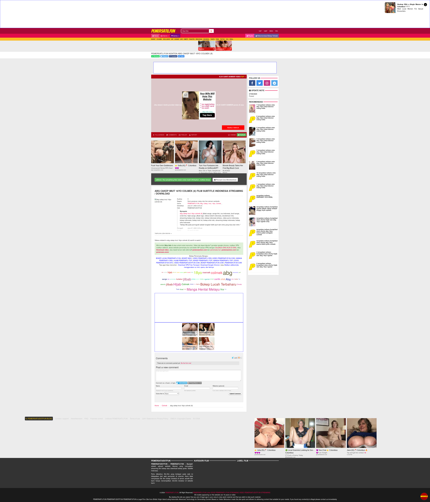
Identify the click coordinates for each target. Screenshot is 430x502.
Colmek (218, 203)
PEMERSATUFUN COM (233, 263)
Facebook (174, 56)
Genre (165, 36)
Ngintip (198, 284)
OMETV (186, 39)
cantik (217, 279)
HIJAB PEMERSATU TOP (183, 260)
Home (156, 36)
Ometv (239, 284)
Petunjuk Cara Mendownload (226, 180)
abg (227, 272)
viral (223, 279)
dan (169, 279)
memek (206, 272)
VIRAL (231, 39)
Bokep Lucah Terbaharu (218, 284)
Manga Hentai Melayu (203, 289)
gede (185, 272)
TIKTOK (222, 39)
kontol (188, 272)
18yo (213, 203)
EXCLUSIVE (166, 39)
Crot (195, 284)
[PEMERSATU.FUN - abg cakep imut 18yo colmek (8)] (163, 31)
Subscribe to (160, 393)
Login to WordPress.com (194, 383)
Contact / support (62, 418)
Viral (225, 289)
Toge (239, 279)
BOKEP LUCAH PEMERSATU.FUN (168, 258)
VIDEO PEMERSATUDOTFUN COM (187, 263)
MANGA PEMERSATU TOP (223, 260)
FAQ (276, 31)
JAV (172, 39)
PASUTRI (192, 39)
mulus (202, 279)
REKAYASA (199, 39)
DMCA (271, 31)
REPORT (194, 135)
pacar (197, 279)
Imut (210, 203)
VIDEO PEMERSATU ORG (202, 258)
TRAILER (184, 135)
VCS (227, 39)
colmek (216, 272)
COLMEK (159, 39)
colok (165, 272)
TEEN (217, 39)
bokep (194, 279)
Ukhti (232, 279)
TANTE (213, 39)
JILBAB (176, 39)
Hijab (177, 284)
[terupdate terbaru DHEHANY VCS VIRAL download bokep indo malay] (252, 199)
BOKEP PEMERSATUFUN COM (212, 263)
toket (178, 272)
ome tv (163, 284)
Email (186, 386)
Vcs (222, 289)
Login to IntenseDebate (181, 383)
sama (181, 272)
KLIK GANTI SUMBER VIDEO (231, 76)
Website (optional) (218, 386)
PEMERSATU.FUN (193, 203)
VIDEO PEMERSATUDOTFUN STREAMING (254, 492)
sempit (212, 279)
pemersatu (173, 279)
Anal (181, 289)
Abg (201, 203)
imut (192, 272)
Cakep (206, 203)
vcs (162, 272)
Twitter (182, 56)
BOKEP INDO (187, 258)
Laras (236, 279)
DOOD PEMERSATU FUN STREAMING (225, 492)
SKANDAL (206, 39)
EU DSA (196, 418)
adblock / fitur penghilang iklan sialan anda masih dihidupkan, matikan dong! (183, 180)
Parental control (96, 418)
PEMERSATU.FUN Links (201, 492)
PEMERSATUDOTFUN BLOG (40, 418)
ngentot (207, 279)
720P (260, 31)
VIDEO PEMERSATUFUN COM (224, 258)
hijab (170, 272)
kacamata (235, 272)
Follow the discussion (240, 358)
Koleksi (192, 284)
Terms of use (135, 418)
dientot (174, 272)
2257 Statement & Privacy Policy (155, 418)
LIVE (181, 39)
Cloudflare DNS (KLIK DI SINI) (225, 247)
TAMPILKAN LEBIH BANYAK (163, 233)
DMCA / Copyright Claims (180, 418)
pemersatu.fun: (215, 250)
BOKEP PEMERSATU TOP (202, 260)
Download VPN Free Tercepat (188, 265)
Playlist (250, 36)
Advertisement (76, 418)
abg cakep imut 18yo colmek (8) (191, 213)
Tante (178, 289)
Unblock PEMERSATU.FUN (116, 418)
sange (164, 279)
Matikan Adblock (233, 127)
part (240, 272)
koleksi (179, 279)
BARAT (153, 39)
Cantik (185, 289)
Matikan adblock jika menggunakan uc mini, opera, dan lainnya (211, 266)
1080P (265, 31)
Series (175, 36)
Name (158, 386)
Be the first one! (186, 363)
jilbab (187, 279)
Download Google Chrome (210, 265)
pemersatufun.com (199, 250)
